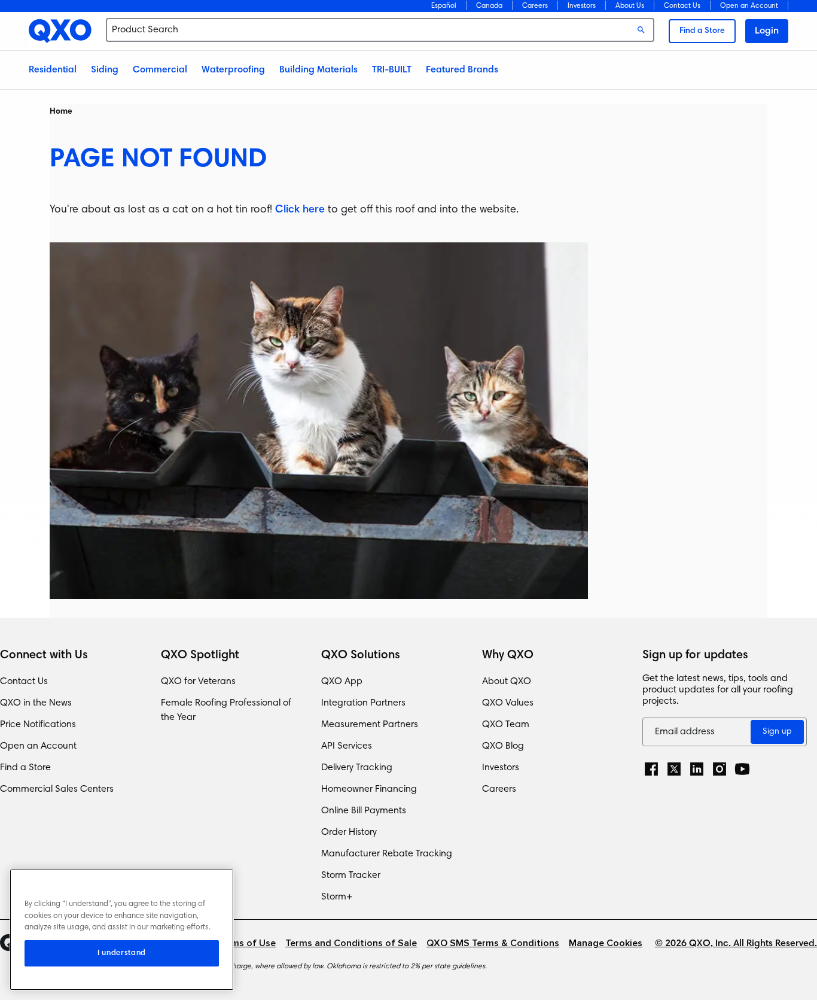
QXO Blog (503, 746)
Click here (300, 210)
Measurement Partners (369, 725)
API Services (346, 746)
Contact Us (682, 6)
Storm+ (337, 897)
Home (61, 112)
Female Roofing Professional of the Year (226, 710)
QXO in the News (36, 703)
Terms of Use (246, 943)
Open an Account (38, 746)
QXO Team (505, 725)
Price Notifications (38, 725)
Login (767, 31)
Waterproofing (233, 70)
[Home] (60, 31)
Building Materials (318, 70)
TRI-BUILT (391, 70)
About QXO (506, 681)
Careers (535, 6)
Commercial (160, 70)
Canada (489, 6)
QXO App (341, 681)
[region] (122, 929)
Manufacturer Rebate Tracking (386, 854)
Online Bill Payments (363, 811)
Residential (53, 70)
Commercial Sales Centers (57, 789)
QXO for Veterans (198, 681)
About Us (629, 6)
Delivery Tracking (356, 768)
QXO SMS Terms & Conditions (492, 943)
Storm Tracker (350, 875)
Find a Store (702, 31)
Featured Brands (462, 70)
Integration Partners (363, 703)
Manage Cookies (605, 943)
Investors (582, 6)
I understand (121, 953)
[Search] (641, 30)
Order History (349, 832)
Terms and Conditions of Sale (351, 943)
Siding (104, 70)
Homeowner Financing (369, 789)
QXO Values (508, 703)
